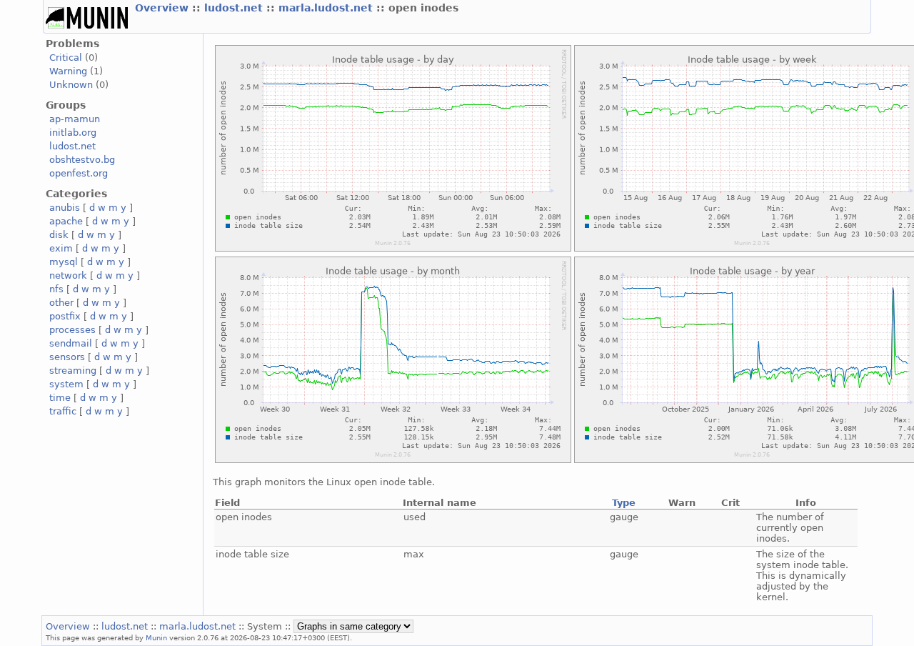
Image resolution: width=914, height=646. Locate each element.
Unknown (71, 84)
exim (61, 248)
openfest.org (78, 173)
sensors (67, 357)
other (61, 302)
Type (624, 502)
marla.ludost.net (327, 8)
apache (66, 221)
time (60, 397)
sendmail (70, 343)
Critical (65, 57)
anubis (64, 207)
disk (59, 234)
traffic (62, 411)
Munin (156, 637)
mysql (63, 262)
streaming (72, 370)
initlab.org (72, 132)
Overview (163, 8)
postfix (65, 316)
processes (72, 329)
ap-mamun (74, 119)
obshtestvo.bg (82, 159)
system (66, 384)
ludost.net (235, 8)
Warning (68, 71)
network (68, 275)
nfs (56, 289)
